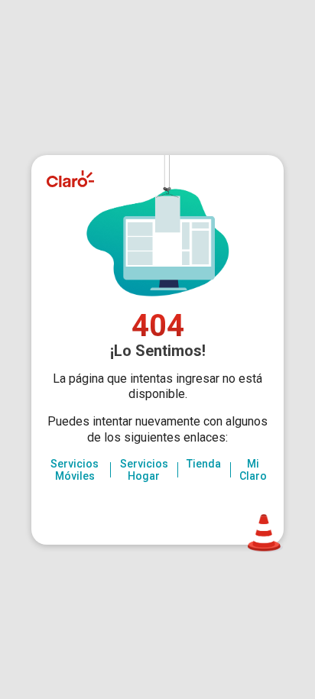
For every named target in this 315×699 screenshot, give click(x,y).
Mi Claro (253, 470)
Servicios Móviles (74, 470)
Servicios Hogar (144, 470)
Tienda (204, 464)
